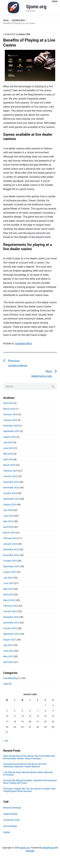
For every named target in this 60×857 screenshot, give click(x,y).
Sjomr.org (25, 847)
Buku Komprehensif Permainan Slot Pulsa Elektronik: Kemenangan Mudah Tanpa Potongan (29, 757)
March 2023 (9, 600)
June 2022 (8, 651)
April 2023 (8, 594)
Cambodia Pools (11, 820)
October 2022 (10, 628)
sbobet (6, 832)
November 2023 (11, 555)
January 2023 (10, 611)
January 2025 (10, 476)
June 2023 (8, 583)
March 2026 (9, 409)
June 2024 (8, 516)
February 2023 (10, 606)
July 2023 (8, 577)
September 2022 (11, 634)
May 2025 (8, 453)
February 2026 (10, 414)
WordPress (48, 847)
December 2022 (11, 617)
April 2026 (8, 403)
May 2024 (8, 521)
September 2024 (11, 499)
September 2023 (11, 566)
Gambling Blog (23, 343)
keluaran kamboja (12, 807)
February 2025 (10, 470)
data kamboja (10, 826)
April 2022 (8, 662)
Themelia (29, 851)
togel (5, 683)
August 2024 (9, 504)
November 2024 (11, 487)
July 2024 (8, 510)
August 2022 (9, 639)
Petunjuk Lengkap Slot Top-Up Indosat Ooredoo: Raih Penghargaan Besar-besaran (29, 789)
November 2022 (11, 622)
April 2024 (8, 527)
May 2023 (8, 589)
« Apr (5, 740)
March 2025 (9, 465)
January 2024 (10, 544)
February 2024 (10, 538)
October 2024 (10, 493)
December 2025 (11, 425)
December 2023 (11, 549)
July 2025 (8, 442)
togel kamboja (10, 814)
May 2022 (8, 656)
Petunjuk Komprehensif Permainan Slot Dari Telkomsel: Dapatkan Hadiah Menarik (25, 765)
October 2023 (10, 560)
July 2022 (8, 645)
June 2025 (8, 448)
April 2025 (8, 459)
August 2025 (9, 437)
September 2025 (11, 431)
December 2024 (11, 482)
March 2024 (9, 532)
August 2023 (9, 572)
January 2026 (10, 420)
